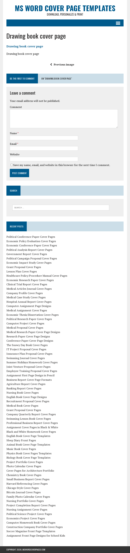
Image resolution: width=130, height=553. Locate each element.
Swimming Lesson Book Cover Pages (28, 419)
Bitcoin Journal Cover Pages (23, 492)
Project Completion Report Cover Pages (31, 505)
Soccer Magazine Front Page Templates (30, 531)
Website (14, 154)
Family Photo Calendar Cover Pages (28, 497)
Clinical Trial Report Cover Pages (26, 284)
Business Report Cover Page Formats (29, 380)
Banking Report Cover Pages (23, 388)
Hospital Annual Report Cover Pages (28, 302)
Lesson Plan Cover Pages (21, 271)
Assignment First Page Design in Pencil (30, 375)
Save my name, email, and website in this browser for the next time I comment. (61, 165)
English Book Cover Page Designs (26, 397)
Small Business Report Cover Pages (27, 479)
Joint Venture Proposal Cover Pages (28, 367)
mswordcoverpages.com (34, 549)
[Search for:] (60, 207)
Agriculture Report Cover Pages (25, 384)
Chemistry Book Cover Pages (23, 475)
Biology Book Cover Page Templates (28, 457)
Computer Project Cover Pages (25, 323)
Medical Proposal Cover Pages (24, 327)
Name (13, 133)
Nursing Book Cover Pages (22, 392)
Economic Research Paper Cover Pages (30, 280)
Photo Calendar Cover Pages (23, 466)
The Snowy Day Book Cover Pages (27, 345)
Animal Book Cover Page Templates (28, 444)
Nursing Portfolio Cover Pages (25, 501)
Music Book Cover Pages (21, 449)
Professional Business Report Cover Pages (32, 423)
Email (13, 144)
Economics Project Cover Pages (25, 518)
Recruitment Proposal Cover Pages (27, 401)
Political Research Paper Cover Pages (29, 319)
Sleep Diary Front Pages (21, 440)
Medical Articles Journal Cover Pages (29, 289)
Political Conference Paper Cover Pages (30, 237)
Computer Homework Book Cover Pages (30, 522)
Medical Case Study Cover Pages (26, 297)
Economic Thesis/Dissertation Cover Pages (32, 315)
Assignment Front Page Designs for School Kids (35, 535)
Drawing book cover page (24, 46)
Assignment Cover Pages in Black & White (32, 427)
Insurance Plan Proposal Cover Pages (29, 354)
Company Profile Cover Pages (24, 293)
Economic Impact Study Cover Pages (28, 262)
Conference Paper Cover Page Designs (29, 340)
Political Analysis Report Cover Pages (29, 250)
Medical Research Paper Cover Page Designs (33, 332)
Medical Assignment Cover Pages (26, 310)
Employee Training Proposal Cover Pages (31, 371)
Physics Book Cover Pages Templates (28, 453)
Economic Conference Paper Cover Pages (31, 245)
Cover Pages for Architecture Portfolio (30, 470)
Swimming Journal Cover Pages (25, 358)
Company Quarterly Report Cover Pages (31, 414)
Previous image (64, 64)
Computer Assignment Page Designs (28, 306)
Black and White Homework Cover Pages (31, 432)
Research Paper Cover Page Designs (28, 336)
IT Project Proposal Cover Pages (26, 349)
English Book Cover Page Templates (28, 436)
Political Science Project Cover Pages (29, 514)
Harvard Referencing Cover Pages (27, 483)
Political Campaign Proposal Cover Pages (31, 258)
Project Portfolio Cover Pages (24, 462)
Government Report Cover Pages (26, 254)
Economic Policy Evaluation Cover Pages (31, 241)
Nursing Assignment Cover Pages (26, 509)
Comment (16, 107)
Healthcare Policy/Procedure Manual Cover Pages (36, 276)
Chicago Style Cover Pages (22, 488)
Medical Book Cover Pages (22, 405)
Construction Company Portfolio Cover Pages (34, 527)
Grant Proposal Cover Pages (23, 267)
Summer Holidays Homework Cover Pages (32, 362)
